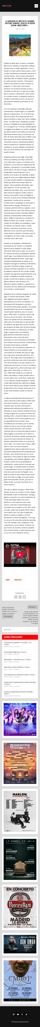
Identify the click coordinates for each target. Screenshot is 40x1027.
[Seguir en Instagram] (13, 1014)
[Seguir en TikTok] (26, 1014)
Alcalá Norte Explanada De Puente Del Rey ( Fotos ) (20, 683)
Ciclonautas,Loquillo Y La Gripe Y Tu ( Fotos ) (18, 643)
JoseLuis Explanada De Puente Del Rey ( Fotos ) (18, 693)
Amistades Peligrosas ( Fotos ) (15, 652)
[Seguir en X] (22, 1014)
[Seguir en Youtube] (18, 1014)
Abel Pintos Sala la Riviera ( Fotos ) (17, 667)
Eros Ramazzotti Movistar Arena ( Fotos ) (19, 675)
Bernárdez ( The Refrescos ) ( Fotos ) (17, 659)
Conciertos (16, 646)
